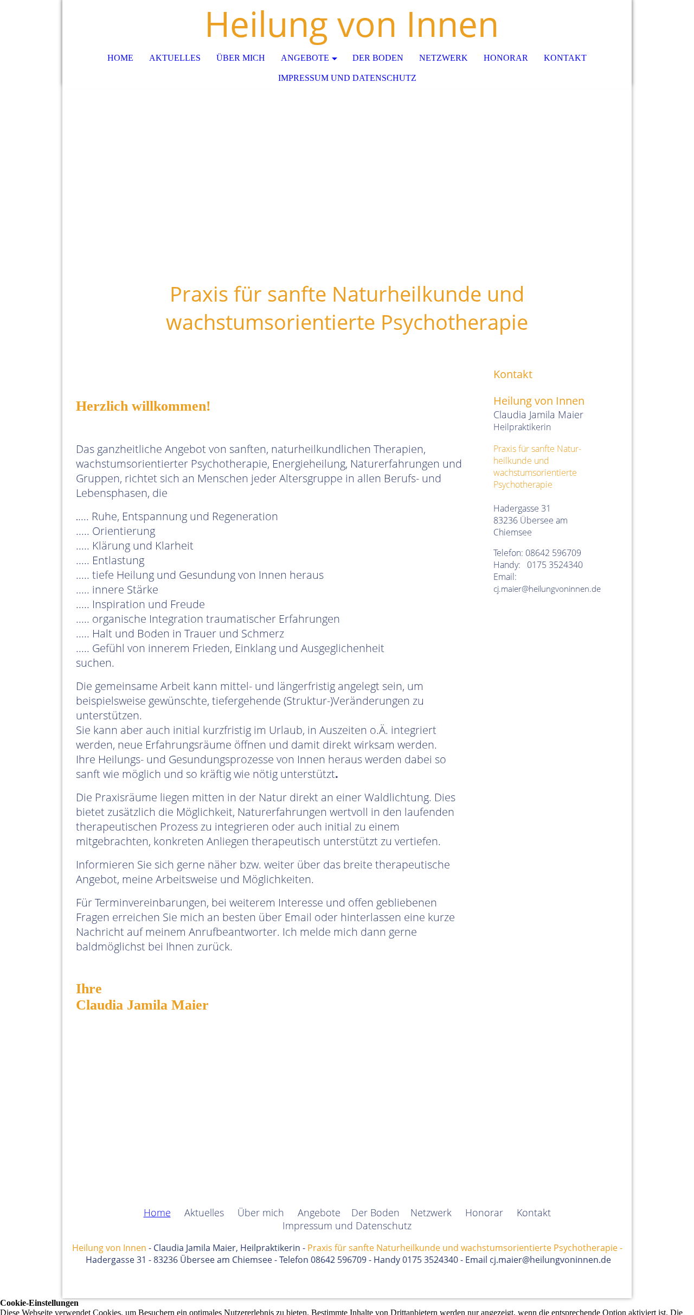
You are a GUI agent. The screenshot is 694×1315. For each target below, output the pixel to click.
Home (120, 57)
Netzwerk (443, 57)
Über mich (240, 57)
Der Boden (377, 57)
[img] (347, 157)
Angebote (305, 57)
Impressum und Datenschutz (347, 77)
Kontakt (565, 57)
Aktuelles (175, 57)
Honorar (506, 57)
